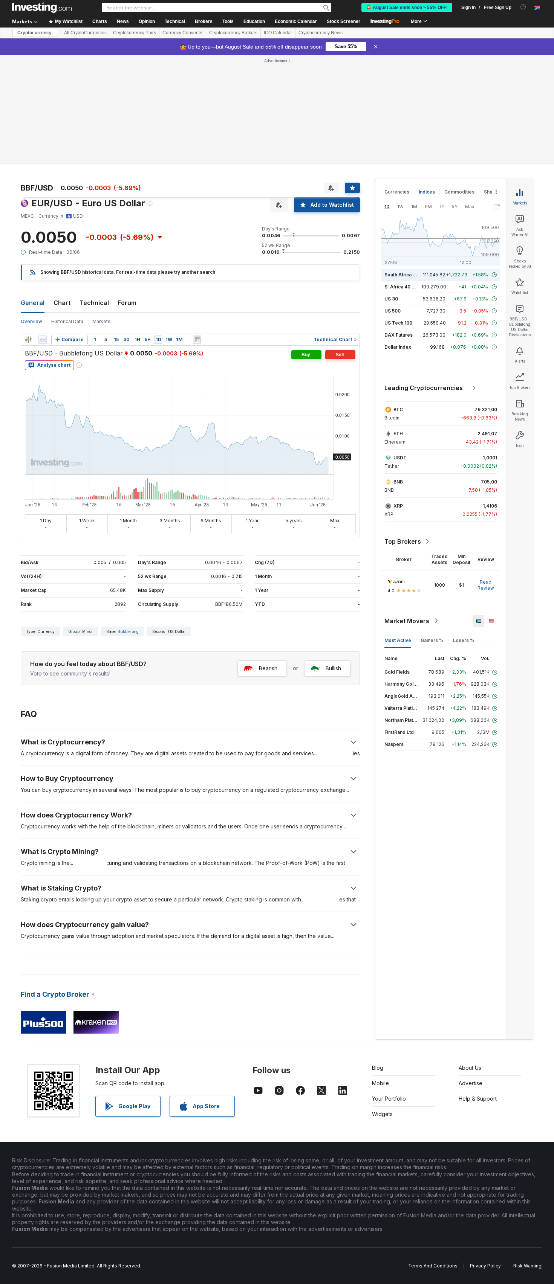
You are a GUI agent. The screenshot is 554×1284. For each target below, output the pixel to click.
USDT (400, 458)
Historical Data (67, 321)
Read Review (485, 585)
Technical (94, 303)
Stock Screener (343, 21)
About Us (470, 1067)
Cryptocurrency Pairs (134, 32)
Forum (127, 303)
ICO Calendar (278, 32)
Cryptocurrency (34, 32)
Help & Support (478, 1098)
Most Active (397, 640)
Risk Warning (527, 1266)
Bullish (333, 668)
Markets (101, 321)
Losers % (463, 640)
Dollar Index (397, 347)
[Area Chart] (42, 339)
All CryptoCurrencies (85, 32)
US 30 (391, 299)
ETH (398, 433)
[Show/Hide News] (197, 339)
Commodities (459, 192)
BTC (398, 409)
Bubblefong (128, 631)
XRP (398, 506)
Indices (427, 192)
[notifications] (523, 7)
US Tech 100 (398, 323)
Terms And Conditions (433, 1266)
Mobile (380, 1083)
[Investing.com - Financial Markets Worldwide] (42, 7)
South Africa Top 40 (406, 275)
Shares (492, 192)
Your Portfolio (389, 1098)
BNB (398, 482)
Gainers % (432, 640)
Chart (62, 303)
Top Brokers (402, 541)
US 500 (392, 311)
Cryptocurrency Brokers (233, 32)
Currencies (396, 192)
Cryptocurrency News (320, 32)
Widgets (382, 1114)
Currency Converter (182, 32)
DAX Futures (398, 335)
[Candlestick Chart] (28, 339)
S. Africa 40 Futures (406, 287)
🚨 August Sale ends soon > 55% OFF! (407, 7)
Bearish (268, 668)
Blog (377, 1067)
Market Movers (406, 621)
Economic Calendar (296, 21)
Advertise (470, 1083)
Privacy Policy (485, 1266)
